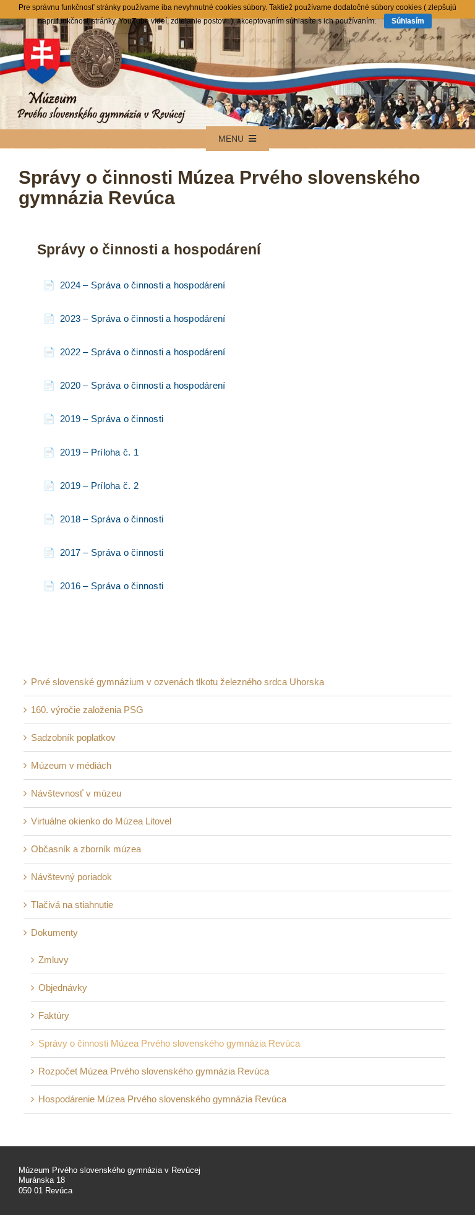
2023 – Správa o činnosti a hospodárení (142, 318)
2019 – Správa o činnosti (111, 418)
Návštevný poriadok (71, 876)
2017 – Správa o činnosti (111, 552)
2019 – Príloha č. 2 (99, 485)
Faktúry (53, 1015)
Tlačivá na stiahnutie (72, 904)
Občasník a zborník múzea (86, 849)
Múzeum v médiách (71, 765)
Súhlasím (408, 21)
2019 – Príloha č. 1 (99, 452)
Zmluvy (53, 959)
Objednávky (62, 987)
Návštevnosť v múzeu (76, 793)
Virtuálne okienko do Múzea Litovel (101, 821)
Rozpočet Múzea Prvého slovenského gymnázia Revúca (153, 1071)
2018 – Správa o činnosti (111, 519)
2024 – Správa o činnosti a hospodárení (142, 285)
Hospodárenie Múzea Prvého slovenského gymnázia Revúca (162, 1099)
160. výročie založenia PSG (87, 709)
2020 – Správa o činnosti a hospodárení (142, 385)
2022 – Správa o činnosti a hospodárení (142, 352)
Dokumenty (54, 932)
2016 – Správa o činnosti (111, 586)
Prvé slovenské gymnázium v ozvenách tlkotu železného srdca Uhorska (177, 682)
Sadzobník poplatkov (73, 737)
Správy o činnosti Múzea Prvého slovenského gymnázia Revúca (169, 1043)
